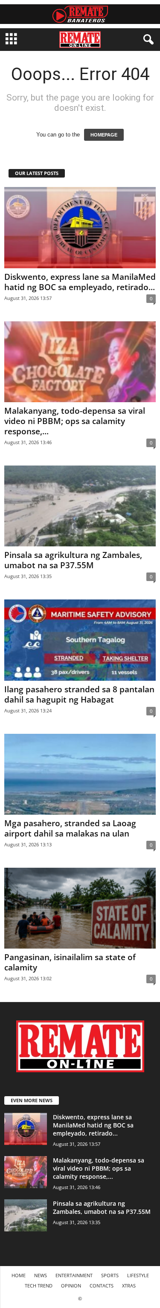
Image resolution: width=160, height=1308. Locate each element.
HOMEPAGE (103, 134)
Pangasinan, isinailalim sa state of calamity (70, 962)
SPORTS (110, 1275)
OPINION (71, 1285)
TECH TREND (38, 1285)
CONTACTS (101, 1285)
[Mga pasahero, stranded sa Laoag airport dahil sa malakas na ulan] (80, 774)
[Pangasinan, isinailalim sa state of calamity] (80, 908)
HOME (19, 1275)
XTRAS (129, 1285)
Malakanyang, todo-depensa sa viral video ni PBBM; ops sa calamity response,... (74, 421)
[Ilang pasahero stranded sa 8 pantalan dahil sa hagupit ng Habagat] (80, 639)
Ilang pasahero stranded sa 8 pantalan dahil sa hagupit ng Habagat (79, 694)
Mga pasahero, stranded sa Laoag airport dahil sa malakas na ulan (70, 828)
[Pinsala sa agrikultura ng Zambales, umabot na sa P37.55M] (80, 506)
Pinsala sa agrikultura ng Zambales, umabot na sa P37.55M (73, 560)
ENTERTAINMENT (74, 1275)
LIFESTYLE (138, 1275)
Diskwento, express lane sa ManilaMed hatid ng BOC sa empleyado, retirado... (80, 282)
